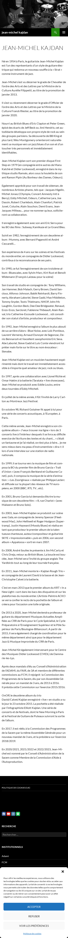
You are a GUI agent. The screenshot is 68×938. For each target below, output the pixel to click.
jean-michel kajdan (15, 32)
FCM (4, 862)
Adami (5, 856)
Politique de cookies (32, 933)
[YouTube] (8, 814)
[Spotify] (18, 814)
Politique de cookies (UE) (16, 787)
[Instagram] (13, 814)
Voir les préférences (34, 925)
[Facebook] (4, 814)
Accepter (34, 906)
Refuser (34, 916)
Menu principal (64, 32)
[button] (63, 871)
